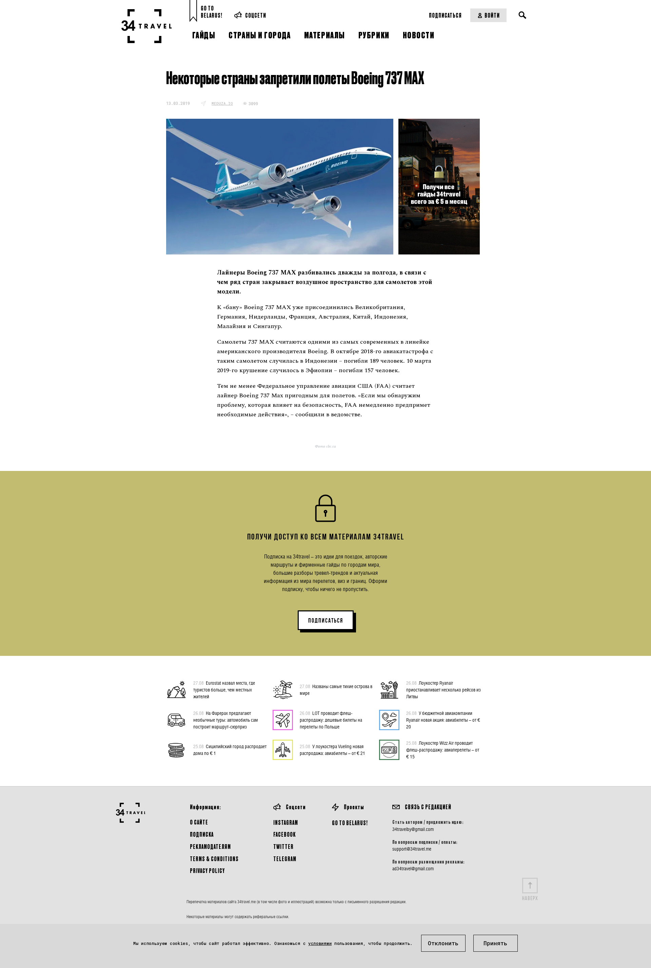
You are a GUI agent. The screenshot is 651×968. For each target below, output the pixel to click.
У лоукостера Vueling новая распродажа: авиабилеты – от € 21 (332, 749)
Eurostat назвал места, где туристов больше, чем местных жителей (224, 689)
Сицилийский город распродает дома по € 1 (230, 749)
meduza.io (222, 103)
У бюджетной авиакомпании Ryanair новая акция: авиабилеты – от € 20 (443, 719)
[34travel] (146, 26)
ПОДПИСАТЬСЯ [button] (325, 620)
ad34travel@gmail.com (413, 868)
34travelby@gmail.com (413, 829)
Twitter (283, 846)
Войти (492, 15)
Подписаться (445, 15)
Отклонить (443, 943)
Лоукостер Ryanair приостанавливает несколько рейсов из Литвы (443, 689)
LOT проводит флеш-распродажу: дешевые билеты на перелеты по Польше (331, 719)
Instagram (285, 822)
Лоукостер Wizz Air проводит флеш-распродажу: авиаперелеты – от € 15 (442, 749)
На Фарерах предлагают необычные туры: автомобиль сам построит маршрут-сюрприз (225, 719)
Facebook (284, 834)
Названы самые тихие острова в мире (336, 689)
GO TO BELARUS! (350, 823)
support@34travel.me (411, 849)
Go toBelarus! (211, 12)
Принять (495, 943)
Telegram (284, 858)
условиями (320, 943)
